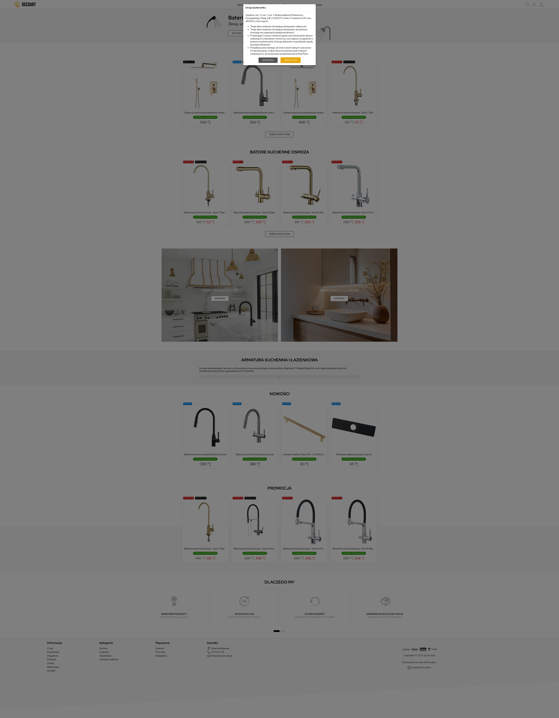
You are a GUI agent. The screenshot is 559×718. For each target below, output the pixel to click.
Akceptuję (290, 60)
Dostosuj (268, 60)
